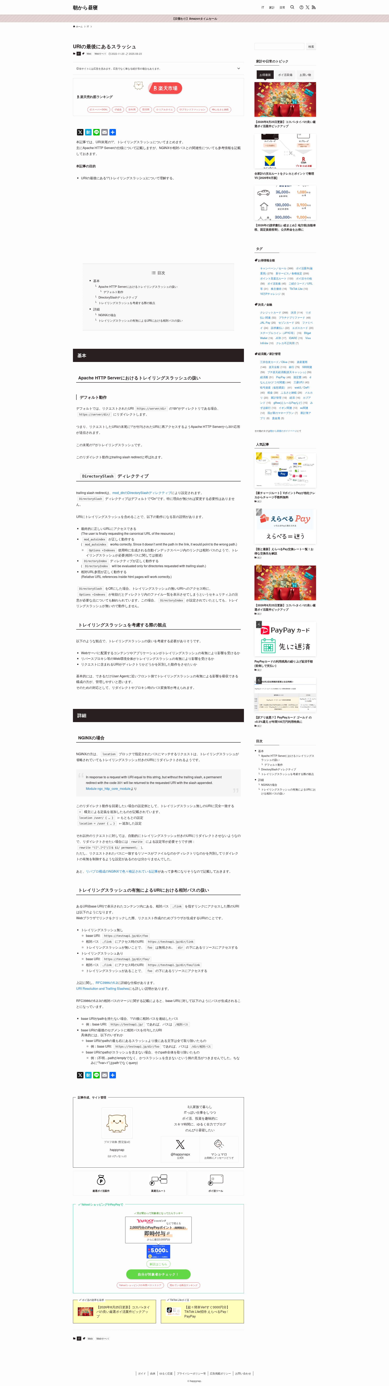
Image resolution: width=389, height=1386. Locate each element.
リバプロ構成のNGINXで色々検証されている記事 (122, 871)
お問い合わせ (243, 1373)
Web (89, 53)
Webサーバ (100, 53)
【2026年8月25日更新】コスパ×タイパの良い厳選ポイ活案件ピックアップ (123, 1311)
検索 (311, 46)
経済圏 (267, 377)
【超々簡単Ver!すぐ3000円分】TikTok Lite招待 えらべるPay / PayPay (207, 1311)
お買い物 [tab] (305, 75)
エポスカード (302, 328)
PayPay (283, 377)
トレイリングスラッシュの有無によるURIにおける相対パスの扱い (140, 320)
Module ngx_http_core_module (108, 788)
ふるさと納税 (222, 109)
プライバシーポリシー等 (191, 1373)
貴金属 (278, 418)
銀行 (294, 367)
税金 (272, 392)
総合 (119, 109)
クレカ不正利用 (287, 343)
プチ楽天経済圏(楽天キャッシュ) (289, 372)
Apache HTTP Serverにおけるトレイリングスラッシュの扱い (137, 286)
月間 (147, 109)
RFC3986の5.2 (107, 982)
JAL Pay (268, 322)
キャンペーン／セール (276, 268)
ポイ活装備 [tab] (285, 75)
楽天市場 (167, 88)
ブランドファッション (193, 109)
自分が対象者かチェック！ (158, 1274)
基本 (96, 280)
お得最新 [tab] (265, 75)
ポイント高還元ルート (276, 278)
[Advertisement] (158, 221)
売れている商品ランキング (184, 1285)
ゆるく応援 (166, 1373)
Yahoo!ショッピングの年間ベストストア (140, 1285)
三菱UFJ (301, 382)
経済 (295, 397)
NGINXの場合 (107, 315)
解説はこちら (158, 1264)
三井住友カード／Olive (277, 362)
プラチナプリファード (295, 317)
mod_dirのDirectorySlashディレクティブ (141, 492)
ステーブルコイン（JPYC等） (280, 333)
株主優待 (279, 289)
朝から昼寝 (85, 7)
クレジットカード (274, 312)
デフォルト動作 (113, 292)
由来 (152, 1373)
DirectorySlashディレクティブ (117, 297)
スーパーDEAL (100, 109)
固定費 (300, 377)
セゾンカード (289, 322)
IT (79, 53)
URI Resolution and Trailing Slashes (102, 988)
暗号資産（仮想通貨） (276, 387)
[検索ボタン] (292, 7)
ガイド (142, 1373)
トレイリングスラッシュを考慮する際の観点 (126, 303)
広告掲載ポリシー (220, 1373)
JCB (281, 338)
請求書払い (280, 328)
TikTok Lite (299, 289)
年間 (133, 109)
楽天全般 (277, 367)
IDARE (296, 338)
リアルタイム (166, 109)
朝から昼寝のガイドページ (283, 430)
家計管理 (279, 397)
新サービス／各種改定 (292, 273)
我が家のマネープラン (282, 413)
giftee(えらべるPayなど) (291, 403)
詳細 (96, 309)
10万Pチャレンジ (272, 294)
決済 (297, 312)
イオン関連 (288, 408)
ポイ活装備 (276, 283)
